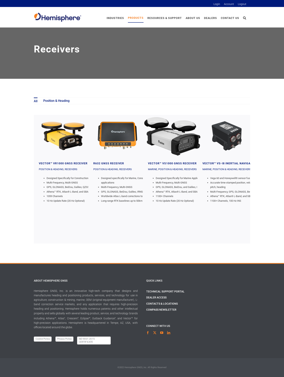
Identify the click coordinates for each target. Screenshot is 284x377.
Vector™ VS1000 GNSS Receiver (172, 136)
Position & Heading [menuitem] (56, 101)
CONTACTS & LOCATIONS (162, 303)
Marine (152, 169)
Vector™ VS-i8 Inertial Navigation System (226, 136)
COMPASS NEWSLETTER (161, 309)
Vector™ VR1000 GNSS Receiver (63, 136)
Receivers (71, 169)
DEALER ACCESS (156, 297)
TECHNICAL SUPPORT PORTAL (165, 291)
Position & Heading (51, 169)
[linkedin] (168, 332)
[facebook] (147, 332)
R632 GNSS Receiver (117, 136)
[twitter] (154, 332)
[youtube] (161, 332)
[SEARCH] (244, 18)
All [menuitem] (35, 101)
